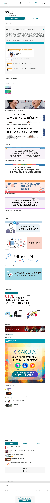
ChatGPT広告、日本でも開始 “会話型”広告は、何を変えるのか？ (20, 29)
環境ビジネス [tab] (28, 3)
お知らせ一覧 (4, 490)
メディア (12, 6)
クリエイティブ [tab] (20, 3)
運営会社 (8, 490)
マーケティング (7, 6)
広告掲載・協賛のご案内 (26, 490)
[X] (26, 471)
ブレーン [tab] (38, 293)
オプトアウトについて (45, 490)
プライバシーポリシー (34, 490)
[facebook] (23, 471)
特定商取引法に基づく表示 (18, 490)
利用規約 (39, 490)
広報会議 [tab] (25, 293)
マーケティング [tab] (12, 4)
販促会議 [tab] (11, 293)
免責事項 (12, 490)
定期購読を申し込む (25, 500)
